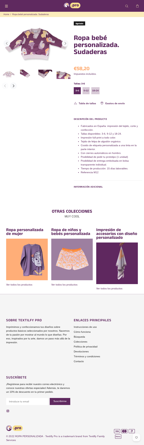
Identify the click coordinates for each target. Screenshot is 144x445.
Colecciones (80, 341)
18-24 (95, 90)
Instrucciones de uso (85, 327)
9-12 (86, 90)
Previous (7, 43)
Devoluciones (81, 351)
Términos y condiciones (87, 356)
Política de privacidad (85, 346)
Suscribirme (60, 401)
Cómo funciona (82, 331)
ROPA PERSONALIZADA (29, 436)
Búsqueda (79, 336)
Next (65, 43)
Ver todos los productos (19, 284)
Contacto (79, 361)
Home (6, 14)
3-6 (77, 90)
